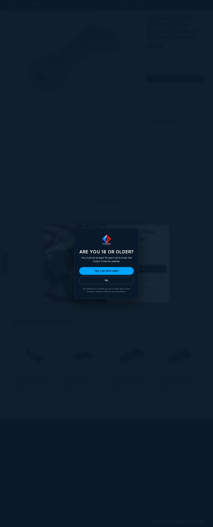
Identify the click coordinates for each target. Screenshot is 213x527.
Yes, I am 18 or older (106, 270)
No (106, 280)
